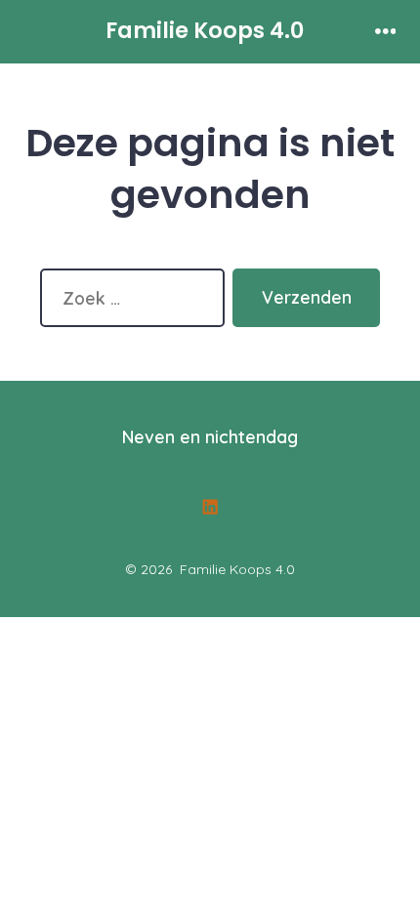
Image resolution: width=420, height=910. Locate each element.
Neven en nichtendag (210, 436)
